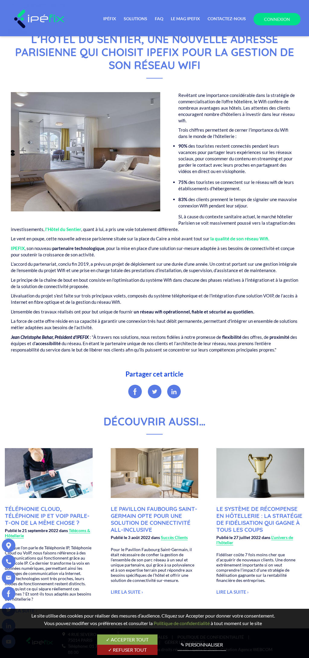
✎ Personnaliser (201, 644)
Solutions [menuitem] (135, 18)
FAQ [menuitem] (159, 18)
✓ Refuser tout (127, 650)
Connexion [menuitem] (277, 19)
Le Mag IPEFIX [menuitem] (185, 18)
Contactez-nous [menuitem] (227, 18)
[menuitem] (8, 545)
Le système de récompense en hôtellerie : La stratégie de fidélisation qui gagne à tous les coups (259, 519)
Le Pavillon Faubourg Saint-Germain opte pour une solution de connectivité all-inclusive (154, 519)
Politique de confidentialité (182, 623)
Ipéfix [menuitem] (109, 18)
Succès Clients (174, 537)
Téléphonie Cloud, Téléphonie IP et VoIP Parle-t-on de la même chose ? (47, 515)
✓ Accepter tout (127, 639)
